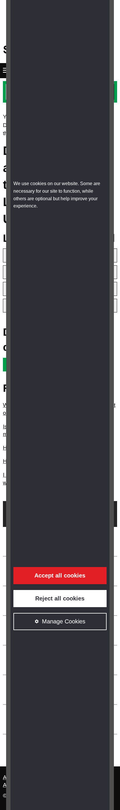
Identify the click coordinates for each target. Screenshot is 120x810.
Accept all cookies (59, 575)
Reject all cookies (59, 598)
